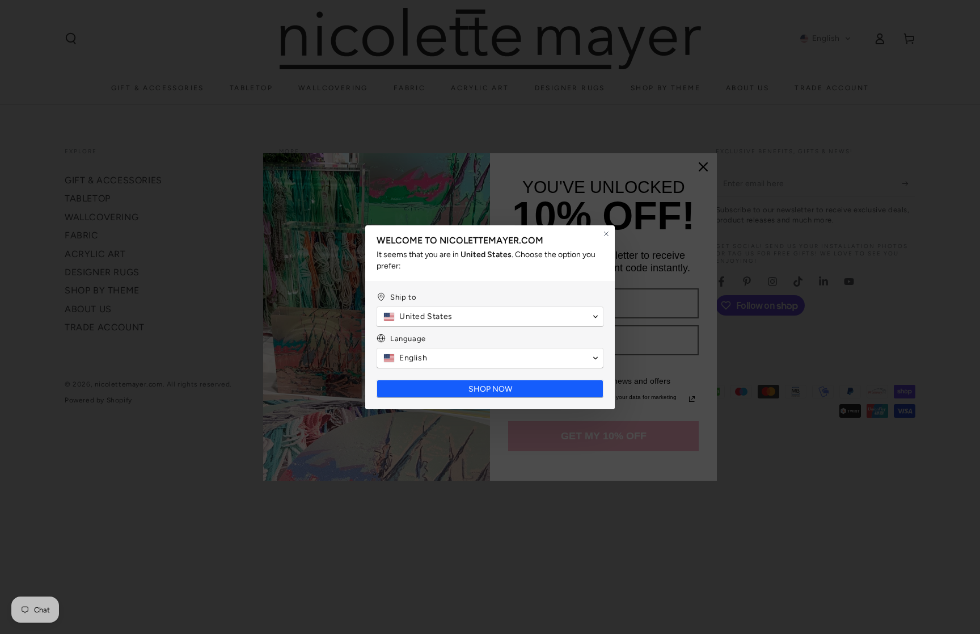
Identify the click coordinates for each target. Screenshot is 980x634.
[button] (490, 316)
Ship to (403, 297)
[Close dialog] (606, 234)
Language (408, 338)
